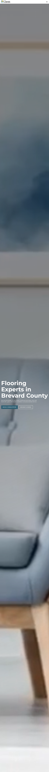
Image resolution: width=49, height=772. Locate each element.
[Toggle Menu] (47, 2)
